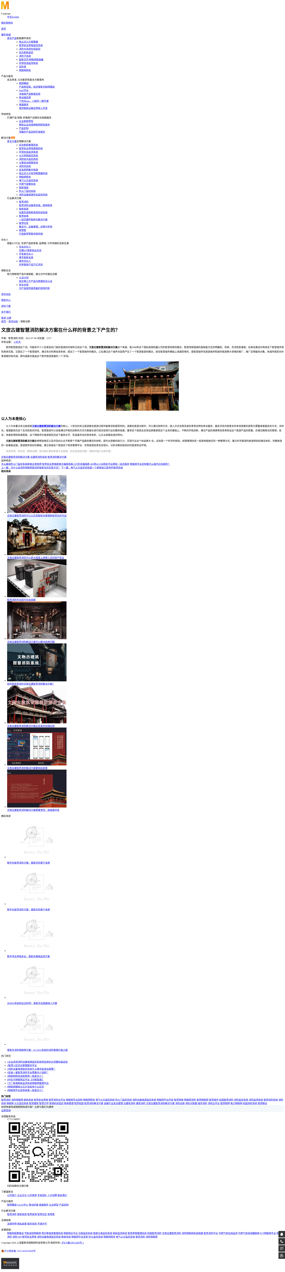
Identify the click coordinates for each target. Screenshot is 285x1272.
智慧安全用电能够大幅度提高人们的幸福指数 (66, 464)
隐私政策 (22, 1224)
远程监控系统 (85, 1233)
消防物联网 (17, 1100)
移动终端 (33, 1205)
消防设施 (180, 1103)
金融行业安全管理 (113, 1103)
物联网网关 (89, 1100)
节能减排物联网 (32, 1233)
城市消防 (202, 1103)
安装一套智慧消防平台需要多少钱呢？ (28, 1072)
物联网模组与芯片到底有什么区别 (25, 1087)
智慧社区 (42, 1214)
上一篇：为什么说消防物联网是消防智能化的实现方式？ (31, 467)
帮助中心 (6, 300)
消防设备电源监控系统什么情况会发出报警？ (31, 1069)
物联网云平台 (71, 1233)
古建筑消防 (129, 1103)
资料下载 (6, 306)
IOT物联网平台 (268, 1233)
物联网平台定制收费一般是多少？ (25, 1090)
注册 (9, 318)
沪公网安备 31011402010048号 (20, 1251)
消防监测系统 (256, 1100)
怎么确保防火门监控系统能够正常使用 (21, 464)
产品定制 (64, 1205)
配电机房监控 (56, 1103)
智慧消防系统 (271, 1100)
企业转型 (53, 1205)
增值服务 (43, 1205)
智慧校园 (79, 1103)
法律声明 (12, 1224)
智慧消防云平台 (57, 1100)
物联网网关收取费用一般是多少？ (25, 1076)
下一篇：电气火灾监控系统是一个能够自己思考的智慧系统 (92, 467)
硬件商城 (6, 34)
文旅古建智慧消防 (171, 1233)
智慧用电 (178, 1100)
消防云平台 (214, 1103)
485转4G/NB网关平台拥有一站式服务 (109, 464)
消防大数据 (191, 1103)
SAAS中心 (22, 1205)
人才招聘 (52, 1195)
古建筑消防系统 (38, 457)
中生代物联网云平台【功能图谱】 (25, 1079)
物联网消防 (190, 1100)
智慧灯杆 (44, 1103)
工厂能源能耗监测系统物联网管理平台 (28, 1083)
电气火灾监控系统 (105, 1100)
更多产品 (12, 38)
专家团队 (42, 1195)
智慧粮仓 (262, 1103)
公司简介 (12, 1195)
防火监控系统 (96, 1237)
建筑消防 (140, 1103)
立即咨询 (6, 1110)
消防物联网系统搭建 (192, 1233)
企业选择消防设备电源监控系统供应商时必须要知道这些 (37, 1062)
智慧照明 (225, 1103)
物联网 (10, 1103)
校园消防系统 (250, 1103)
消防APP (17, 1237)
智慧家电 (32, 1214)
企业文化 (22, 1195)
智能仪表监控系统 (102, 1233)
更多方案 (12, 141)
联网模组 (12, 1205)
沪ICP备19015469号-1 (73, 1242)
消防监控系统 (241, 1100)
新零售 (51, 1214)
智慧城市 (213, 1100)
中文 (9, 17)
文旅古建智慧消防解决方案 (15, 457)
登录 (3, 318)
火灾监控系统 (21, 1103)
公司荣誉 (32, 1195)
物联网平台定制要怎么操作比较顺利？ (150, 464)
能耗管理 (69, 1103)
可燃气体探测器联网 (248, 1233)
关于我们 (6, 312)
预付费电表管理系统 (52, 1233)
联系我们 (62, 1195)
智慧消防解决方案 (57, 457)
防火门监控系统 (123, 1100)
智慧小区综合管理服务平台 (22, 1065)
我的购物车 (7, 23)
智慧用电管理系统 (137, 1233)
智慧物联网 (202, 1100)
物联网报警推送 (15, 1233)
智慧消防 (6, 1100)
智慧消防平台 (211, 1233)
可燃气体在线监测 (228, 1233)
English (15, 17)
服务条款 (32, 1224)
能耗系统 (28, 1100)
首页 (3, 29)
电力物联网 (236, 1103)
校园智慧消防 (226, 1100)
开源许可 (42, 1224)
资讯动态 (6, 294)
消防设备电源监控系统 (144, 1100)
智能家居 (22, 1214)
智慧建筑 (34, 1103)
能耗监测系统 (120, 1233)
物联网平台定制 (74, 1100)
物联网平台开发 (165, 1100)
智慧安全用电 (41, 1100)
